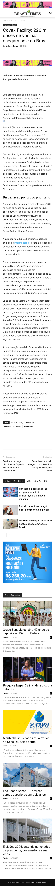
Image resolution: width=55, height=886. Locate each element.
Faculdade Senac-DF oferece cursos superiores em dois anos (24, 792)
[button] (5, 13)
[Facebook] (6, 53)
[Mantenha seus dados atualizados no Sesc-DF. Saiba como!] (27, 722)
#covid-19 (30, 423)
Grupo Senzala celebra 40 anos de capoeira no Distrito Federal (26, 631)
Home (5, 20)
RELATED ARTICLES (14, 481)
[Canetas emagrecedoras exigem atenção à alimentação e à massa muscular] (10, 492)
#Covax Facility (17, 423)
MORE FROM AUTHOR (37, 481)
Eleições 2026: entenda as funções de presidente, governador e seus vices (26, 850)
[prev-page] (5, 535)
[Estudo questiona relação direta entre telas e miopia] (10, 510)
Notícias (14, 20)
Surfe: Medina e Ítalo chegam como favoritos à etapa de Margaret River (40, 466)
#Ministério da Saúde (12, 426)
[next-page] (9, 535)
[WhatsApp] (26, 53)
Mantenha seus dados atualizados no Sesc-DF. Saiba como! (26, 740)
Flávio (5, 637)
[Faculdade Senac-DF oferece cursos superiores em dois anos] (27, 775)
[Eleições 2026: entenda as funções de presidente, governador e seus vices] (27, 831)
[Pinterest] (19, 53)
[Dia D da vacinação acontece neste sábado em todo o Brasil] (10, 524)
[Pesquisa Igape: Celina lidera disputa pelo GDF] (27, 669)
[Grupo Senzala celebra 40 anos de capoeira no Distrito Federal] (27, 613)
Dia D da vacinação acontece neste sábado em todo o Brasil (35, 524)
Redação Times (12, 46)
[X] (13, 53)
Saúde (22, 20)
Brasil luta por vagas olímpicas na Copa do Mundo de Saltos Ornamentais (13, 466)
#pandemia (28, 426)
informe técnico (22, 242)
